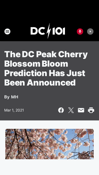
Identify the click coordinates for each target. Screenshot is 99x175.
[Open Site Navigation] (7, 31)
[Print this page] (91, 110)
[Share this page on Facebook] (61, 110)
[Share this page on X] (71, 110)
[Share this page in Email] (81, 110)
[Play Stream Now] (90, 31)
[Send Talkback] (80, 31)
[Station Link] (48, 31)
